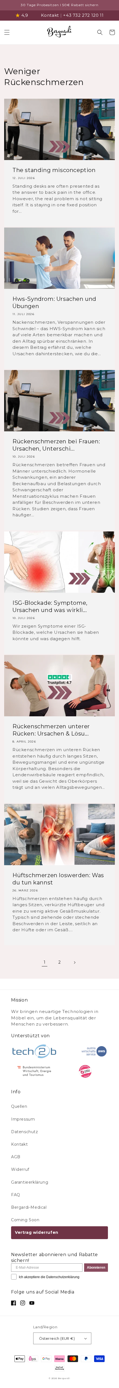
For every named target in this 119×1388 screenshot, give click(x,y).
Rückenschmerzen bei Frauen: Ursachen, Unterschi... (56, 445)
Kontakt (50, 15)
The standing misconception (54, 170)
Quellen (19, 1106)
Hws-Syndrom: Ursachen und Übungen (54, 302)
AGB (15, 1156)
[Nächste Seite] (74, 962)
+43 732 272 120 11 (83, 15)
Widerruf (20, 1169)
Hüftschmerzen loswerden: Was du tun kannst (58, 879)
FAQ (15, 1194)
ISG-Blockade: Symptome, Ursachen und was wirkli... (49, 606)
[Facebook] (13, 1302)
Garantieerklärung (29, 1182)
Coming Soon (25, 1219)
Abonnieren (96, 1267)
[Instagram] (22, 1302)
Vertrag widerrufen (36, 1232)
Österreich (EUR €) (57, 1338)
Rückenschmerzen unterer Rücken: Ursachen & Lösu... (51, 730)
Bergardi (64, 1378)
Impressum (23, 1119)
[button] (7, 32)
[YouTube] (31, 1302)
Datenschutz (24, 1131)
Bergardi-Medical (29, 1207)
